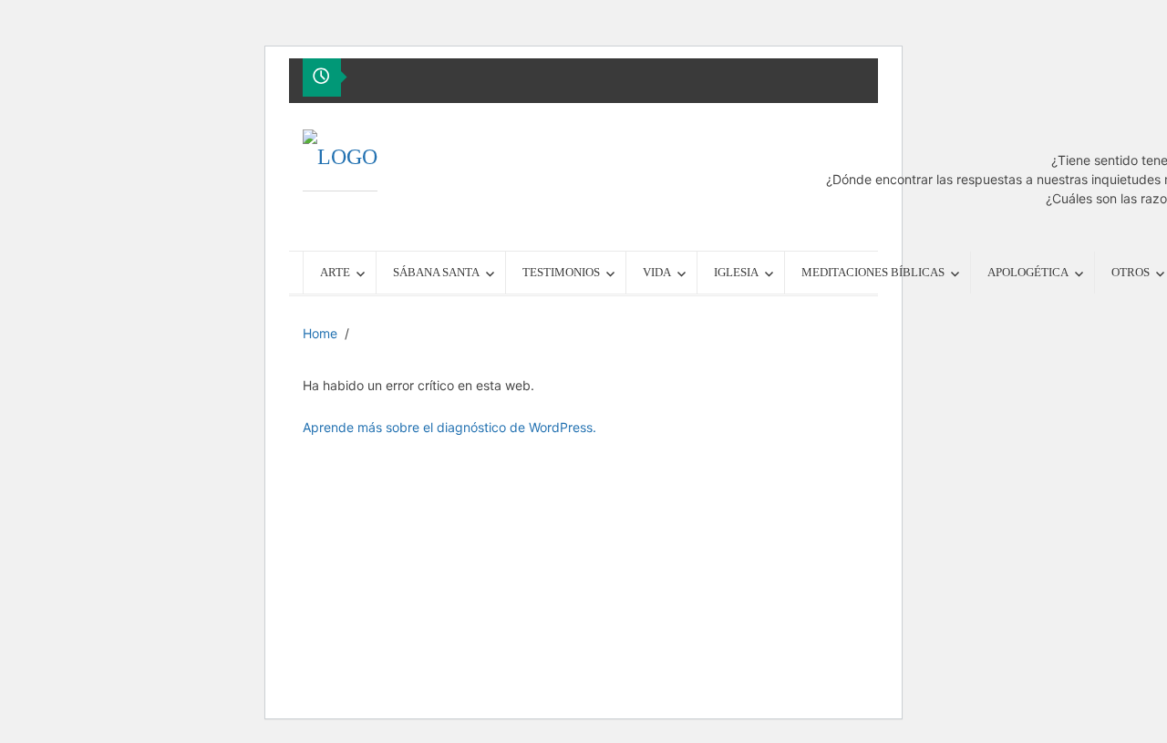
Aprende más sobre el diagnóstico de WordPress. (449, 427)
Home (320, 333)
